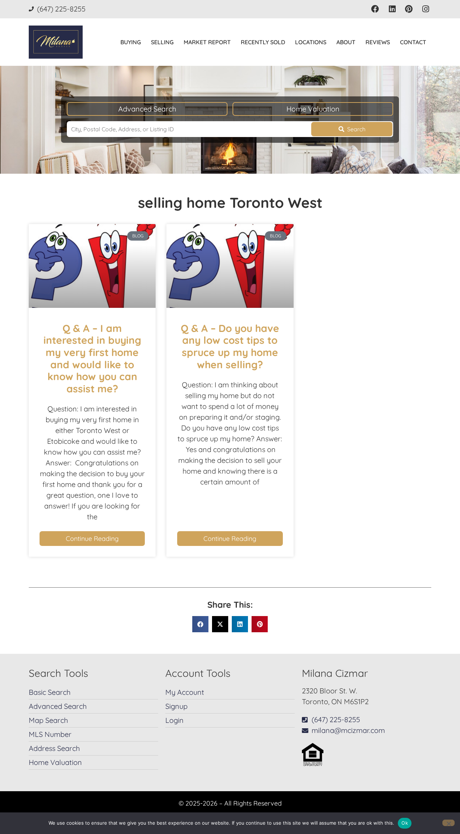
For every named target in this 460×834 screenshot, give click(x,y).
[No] (448, 823)
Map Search (48, 720)
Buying (130, 42)
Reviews (377, 42)
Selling (162, 42)
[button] (200, 624)
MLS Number (50, 734)
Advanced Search (147, 108)
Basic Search (49, 692)
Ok (404, 823)
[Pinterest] (408, 9)
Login (174, 720)
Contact (413, 42)
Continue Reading (92, 538)
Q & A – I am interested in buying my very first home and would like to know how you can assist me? (92, 358)
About (345, 42)
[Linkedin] (392, 9)
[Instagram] (425, 9)
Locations (310, 42)
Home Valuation (313, 108)
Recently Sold (263, 42)
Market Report (207, 42)
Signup (176, 706)
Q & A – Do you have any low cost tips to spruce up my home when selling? (230, 346)
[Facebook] (375, 9)
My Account (184, 692)
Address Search (54, 748)
